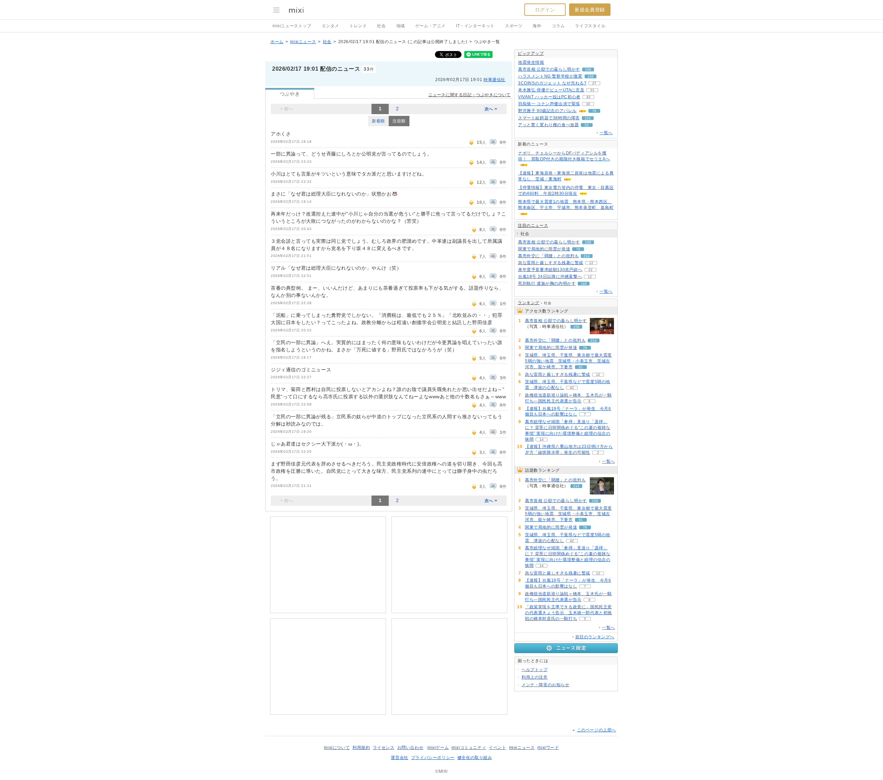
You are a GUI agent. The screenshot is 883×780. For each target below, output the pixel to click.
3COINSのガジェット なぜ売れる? (552, 83)
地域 (400, 25)
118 (584, 284)
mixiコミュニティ (469, 747)
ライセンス (384, 747)
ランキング (528, 302)
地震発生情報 (531, 62)
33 (592, 90)
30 (588, 104)
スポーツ (513, 25)
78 (578, 249)
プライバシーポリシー (433, 757)
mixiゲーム (438, 747)
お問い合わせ (410, 747)
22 (590, 270)
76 (594, 111)
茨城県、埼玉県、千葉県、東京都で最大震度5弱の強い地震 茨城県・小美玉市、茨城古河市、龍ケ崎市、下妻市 (568, 361)
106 (590, 76)
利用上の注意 (535, 677)
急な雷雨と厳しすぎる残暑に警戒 (550, 262)
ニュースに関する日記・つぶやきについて (469, 94)
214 (587, 256)
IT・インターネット (475, 25)
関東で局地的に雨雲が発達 (544, 249)
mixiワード (548, 747)
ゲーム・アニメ (430, 25)
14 (541, 439)
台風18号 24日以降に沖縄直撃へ (550, 276)
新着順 (378, 121)
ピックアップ (531, 53)
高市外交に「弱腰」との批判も (548, 255)
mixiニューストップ (291, 25)
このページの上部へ (596, 730)
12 (591, 263)
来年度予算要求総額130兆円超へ (550, 269)
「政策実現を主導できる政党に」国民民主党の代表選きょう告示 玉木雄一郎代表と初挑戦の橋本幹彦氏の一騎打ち (568, 612)
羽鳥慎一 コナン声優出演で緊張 (549, 103)
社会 (381, 25)
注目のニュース (533, 225)
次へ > (491, 109)
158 (588, 69)
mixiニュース (303, 41)
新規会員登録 (590, 9)
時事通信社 (494, 79)
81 (581, 367)
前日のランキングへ (594, 636)
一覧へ (606, 132)
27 (594, 83)
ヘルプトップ (535, 669)
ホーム (277, 41)
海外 (537, 25)
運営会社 (399, 757)
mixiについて (337, 747)
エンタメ (330, 25)
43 (588, 97)
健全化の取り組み (474, 757)
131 (588, 118)
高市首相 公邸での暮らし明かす (549, 69)
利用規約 (361, 747)
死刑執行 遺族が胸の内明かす (547, 283)
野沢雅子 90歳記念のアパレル (547, 110)
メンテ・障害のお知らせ (545, 684)
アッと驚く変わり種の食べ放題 (548, 124)
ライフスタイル (590, 25)
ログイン (545, 9)
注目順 (399, 121)
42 (572, 388)
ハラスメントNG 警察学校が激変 (550, 76)
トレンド (358, 25)
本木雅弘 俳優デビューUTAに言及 (551, 90)
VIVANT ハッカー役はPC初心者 (549, 96)
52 (587, 125)
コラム (558, 25)
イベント (497, 747)
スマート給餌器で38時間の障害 (549, 118)
